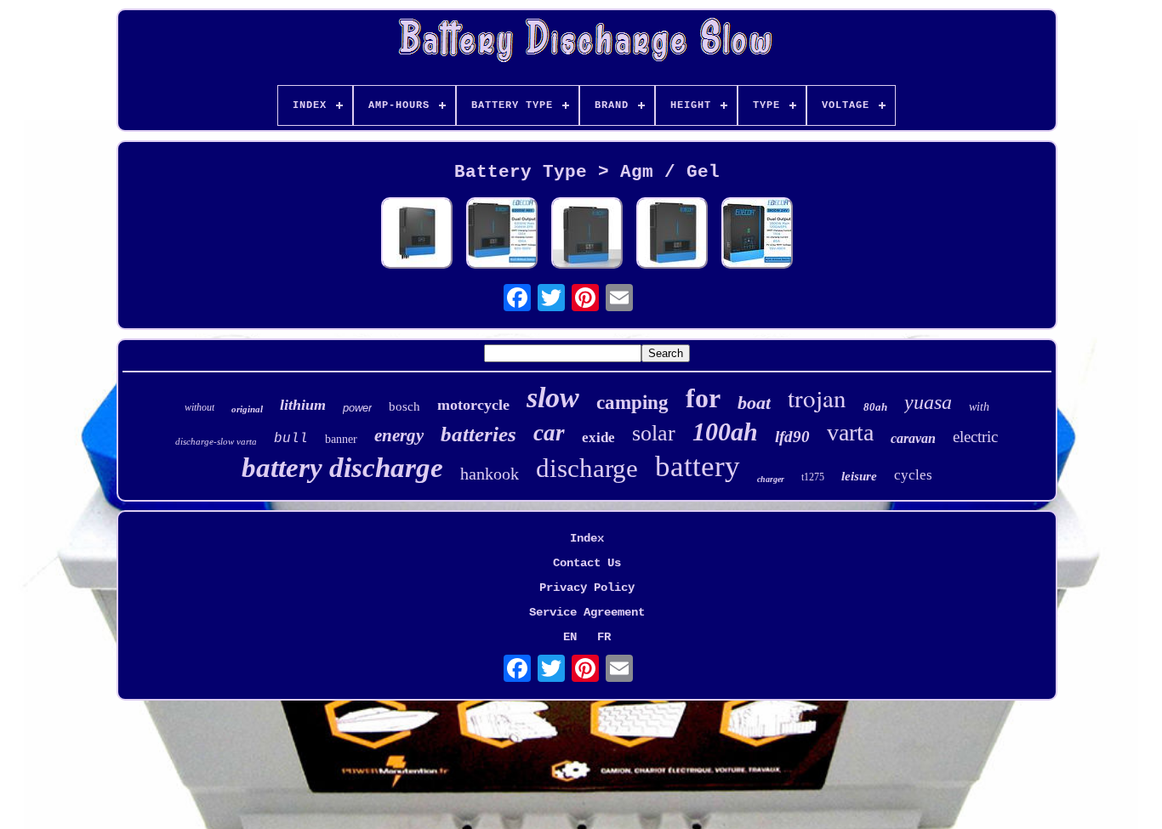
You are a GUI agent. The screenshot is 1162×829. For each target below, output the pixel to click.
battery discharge (342, 467)
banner (341, 439)
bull (291, 438)
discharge (587, 468)
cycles (913, 475)
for (703, 398)
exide (598, 437)
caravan (913, 438)
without (199, 407)
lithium (303, 404)
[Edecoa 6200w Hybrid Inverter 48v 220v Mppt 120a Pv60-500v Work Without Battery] (502, 234)
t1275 (812, 477)
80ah (875, 406)
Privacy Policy (587, 587)
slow (553, 397)
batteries (478, 434)
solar (653, 433)
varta (850, 432)
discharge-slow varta (216, 441)
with (979, 406)
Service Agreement (587, 612)
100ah (725, 431)
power (357, 407)
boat (754, 402)
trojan (817, 397)
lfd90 (792, 437)
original (247, 409)
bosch (404, 406)
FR (604, 637)
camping (632, 402)
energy (399, 435)
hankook (489, 473)
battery (697, 466)
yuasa (928, 402)
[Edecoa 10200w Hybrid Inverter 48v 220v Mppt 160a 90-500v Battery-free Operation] (417, 234)
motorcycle (473, 404)
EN (570, 637)
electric (975, 437)
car (549, 433)
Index (587, 538)
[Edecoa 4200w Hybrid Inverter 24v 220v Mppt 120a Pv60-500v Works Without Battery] (672, 234)
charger (770, 479)
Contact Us (587, 563)
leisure (859, 476)
